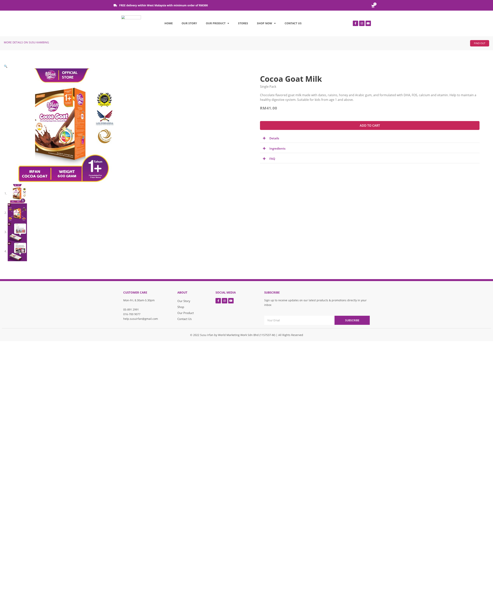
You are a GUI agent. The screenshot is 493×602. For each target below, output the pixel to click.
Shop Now (264, 23)
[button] (479, 43)
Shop (180, 307)
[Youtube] (368, 23)
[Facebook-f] (355, 23)
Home (168, 23)
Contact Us (293, 23)
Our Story (189, 23)
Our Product (216, 23)
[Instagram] (362, 23)
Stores (243, 23)
